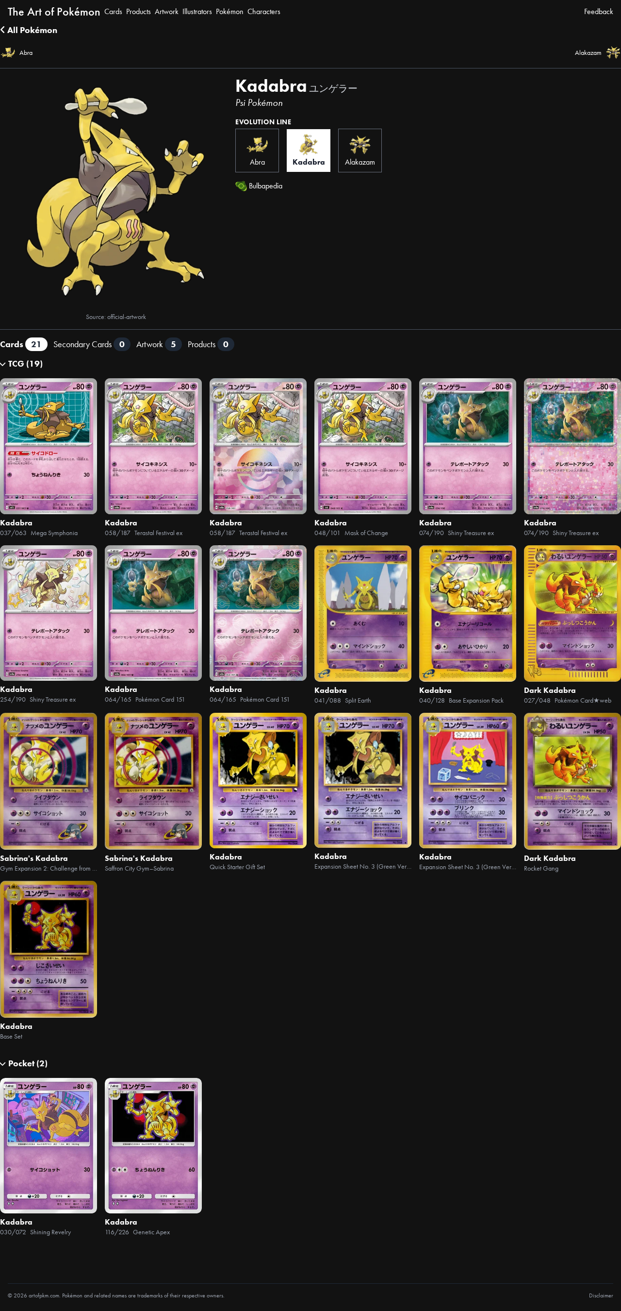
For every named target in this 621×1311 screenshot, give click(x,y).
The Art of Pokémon (54, 11)
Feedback (598, 11)
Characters (263, 11)
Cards (113, 11)
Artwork (167, 11)
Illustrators (197, 11)
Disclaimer (601, 1295)
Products (138, 11)
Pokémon (230, 11)
